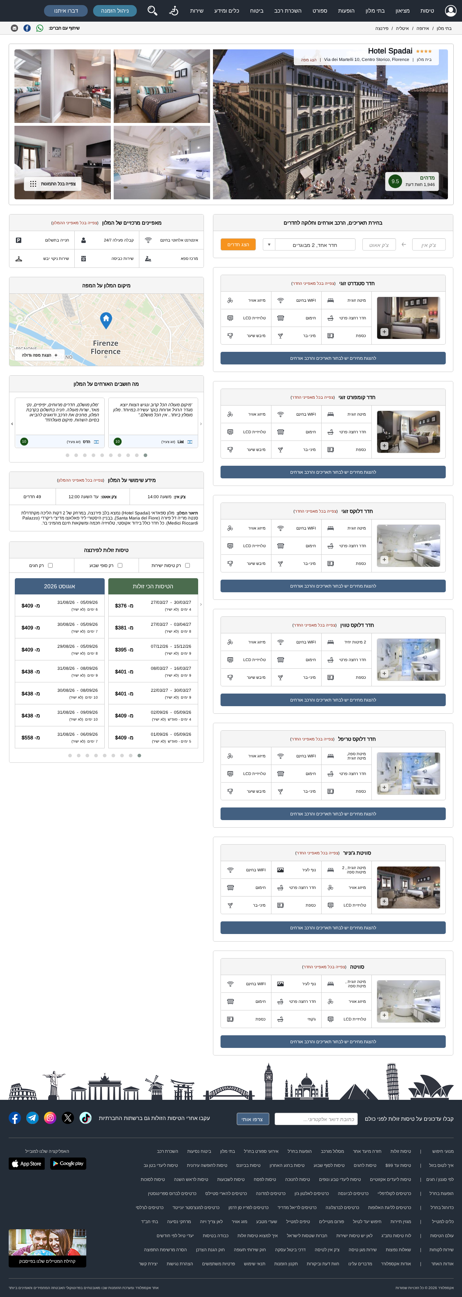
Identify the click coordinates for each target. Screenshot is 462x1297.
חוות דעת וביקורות (323, 1263)
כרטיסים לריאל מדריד (297, 1207)
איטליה (402, 28)
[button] (145, 455)
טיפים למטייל (298, 1221)
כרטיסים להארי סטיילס (226, 1193)
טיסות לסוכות (153, 1179)
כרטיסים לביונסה (353, 1193)
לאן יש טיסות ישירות (354, 1235)
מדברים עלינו (360, 1263)
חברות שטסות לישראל (307, 1235)
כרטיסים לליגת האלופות (389, 1207)
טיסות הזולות (166, 1118)
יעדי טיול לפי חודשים (175, 1235)
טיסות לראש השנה (191, 1179)
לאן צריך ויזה (211, 1221)
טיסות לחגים (365, 1165)
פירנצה (381, 28)
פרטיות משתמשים (218, 1263)
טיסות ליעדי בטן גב (161, 1165)
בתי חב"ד (149, 1221)
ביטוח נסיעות (199, 1151)
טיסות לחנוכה (297, 1179)
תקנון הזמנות (286, 1263)
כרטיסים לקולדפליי (394, 1193)
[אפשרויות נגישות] (173, 11)
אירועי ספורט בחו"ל (261, 1151)
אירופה (423, 28)
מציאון (403, 11)
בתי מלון (375, 11)
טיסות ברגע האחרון (287, 1165)
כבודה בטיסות (215, 1235)
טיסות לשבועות (231, 1179)
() (313, 283)
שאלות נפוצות (398, 1249)
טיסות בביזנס (248, 1165)
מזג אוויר (239, 1221)
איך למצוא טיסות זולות (257, 1235)
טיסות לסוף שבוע (329, 1165)
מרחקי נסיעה (179, 1221)
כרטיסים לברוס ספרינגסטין (172, 1193)
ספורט (320, 11)
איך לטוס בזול (441, 1165)
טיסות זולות (401, 1119)
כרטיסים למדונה (271, 1193)
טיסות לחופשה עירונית (207, 1165)
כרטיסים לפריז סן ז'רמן (248, 1207)
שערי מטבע (266, 1221)
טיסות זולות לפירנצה (106, 550)
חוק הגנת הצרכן (210, 1249)
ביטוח (256, 11)
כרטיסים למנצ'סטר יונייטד (196, 1207)
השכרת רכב (288, 11)
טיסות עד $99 (398, 1165)
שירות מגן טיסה (363, 1249)
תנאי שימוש (254, 1263)
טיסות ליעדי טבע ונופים (340, 1179)
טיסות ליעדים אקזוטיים (390, 1179)
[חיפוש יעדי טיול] (152, 11)
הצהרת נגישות (180, 1263)
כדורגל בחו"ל (442, 1207)
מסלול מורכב (332, 1151)
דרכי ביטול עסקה (290, 1249)
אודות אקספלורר (396, 1263)
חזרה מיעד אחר (367, 1151)
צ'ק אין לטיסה (327, 1249)
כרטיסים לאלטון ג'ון (312, 1193)
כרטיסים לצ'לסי (150, 1207)
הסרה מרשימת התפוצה (165, 1249)
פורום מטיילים (331, 1221)
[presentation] (201, 423)
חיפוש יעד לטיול (367, 1221)
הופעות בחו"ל (300, 1151)
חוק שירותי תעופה (250, 1249)
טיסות (427, 11)
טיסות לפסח (265, 1179)
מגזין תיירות (401, 1221)
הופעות (346, 11)
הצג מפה (309, 60)
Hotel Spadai (390, 51)
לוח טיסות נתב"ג (396, 1235)
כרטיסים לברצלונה (342, 1207)
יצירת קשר (148, 1263)
